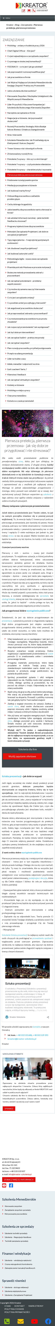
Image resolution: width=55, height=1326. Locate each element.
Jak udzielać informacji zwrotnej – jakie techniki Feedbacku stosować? (28, 219)
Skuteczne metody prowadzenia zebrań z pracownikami (25, 274)
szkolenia (47, 494)
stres (20, 461)
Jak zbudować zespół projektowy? (22, 248)
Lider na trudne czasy (16, 358)
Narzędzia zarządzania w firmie (21, 113)
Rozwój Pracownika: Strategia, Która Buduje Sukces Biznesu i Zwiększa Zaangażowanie (26, 128)
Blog (17, 25)
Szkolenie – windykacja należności (18, 1260)
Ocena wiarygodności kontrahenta (18, 1264)
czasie (50, 653)
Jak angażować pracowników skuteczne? (25, 308)
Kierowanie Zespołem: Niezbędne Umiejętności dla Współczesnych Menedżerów (29, 97)
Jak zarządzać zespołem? (18, 343)
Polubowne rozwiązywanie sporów (22, 180)
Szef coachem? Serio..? (17, 369)
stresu (11, 535)
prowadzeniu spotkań (42, 938)
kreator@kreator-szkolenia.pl (22, 1039)
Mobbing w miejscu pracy (18, 390)
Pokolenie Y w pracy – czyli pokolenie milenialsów (29, 164)
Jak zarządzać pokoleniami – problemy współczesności (24, 282)
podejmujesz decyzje (38, 878)
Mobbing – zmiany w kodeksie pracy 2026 (26, 45)
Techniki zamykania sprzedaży (16, 1241)
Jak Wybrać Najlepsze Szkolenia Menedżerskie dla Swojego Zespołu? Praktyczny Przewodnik (29, 84)
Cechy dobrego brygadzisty (19, 204)
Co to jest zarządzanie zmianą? (20, 297)
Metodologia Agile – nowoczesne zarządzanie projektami (27, 260)
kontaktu (36, 1026)
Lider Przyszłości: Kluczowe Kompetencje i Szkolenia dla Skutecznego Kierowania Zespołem (28, 106)
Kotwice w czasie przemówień (20, 401)
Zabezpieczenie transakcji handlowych (20, 1268)
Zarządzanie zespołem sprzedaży (18, 1210)
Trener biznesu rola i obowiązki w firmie (24, 148)
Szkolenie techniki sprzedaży (16, 1233)
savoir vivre (13, 706)
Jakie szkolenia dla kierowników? (21, 91)
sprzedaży (44, 596)
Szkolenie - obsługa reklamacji (16, 1287)
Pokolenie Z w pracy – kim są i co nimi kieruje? (27, 159)
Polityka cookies (14, 1309)
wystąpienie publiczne (37, 610)
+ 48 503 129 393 (40, 1035)
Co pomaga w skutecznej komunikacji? (24, 61)
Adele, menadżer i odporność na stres (23, 364)
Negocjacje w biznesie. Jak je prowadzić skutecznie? (24, 119)
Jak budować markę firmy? (19, 190)
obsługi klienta (8, 599)
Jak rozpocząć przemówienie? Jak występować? (28, 327)
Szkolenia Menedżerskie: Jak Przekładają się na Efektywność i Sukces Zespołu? (28, 141)
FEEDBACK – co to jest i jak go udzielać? (25, 66)
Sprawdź (9, 1109)
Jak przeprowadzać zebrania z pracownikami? (27, 313)
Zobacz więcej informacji (19, 1179)
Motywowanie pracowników (16, 1214)
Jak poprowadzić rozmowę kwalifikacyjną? (26, 72)
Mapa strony (36, 1306)
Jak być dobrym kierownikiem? (21, 332)
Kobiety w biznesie (15, 385)
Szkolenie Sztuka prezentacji (14, 935)
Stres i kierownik (14, 135)
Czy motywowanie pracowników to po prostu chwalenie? (27, 320)
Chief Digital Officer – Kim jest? (21, 51)
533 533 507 (42, 10)
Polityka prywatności (17, 1312)
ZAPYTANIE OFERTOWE (24, 10)
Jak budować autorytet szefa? (20, 253)
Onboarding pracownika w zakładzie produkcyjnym (23, 197)
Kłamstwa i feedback (16, 374)
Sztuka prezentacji (11, 776)
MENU (8, 18)
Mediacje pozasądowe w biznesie (22, 185)
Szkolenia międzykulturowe (15, 1291)
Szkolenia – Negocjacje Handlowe (18, 1237)
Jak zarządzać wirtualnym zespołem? (23, 380)
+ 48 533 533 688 (24, 1035)
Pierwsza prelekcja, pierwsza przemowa (24, 175)
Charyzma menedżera (16, 395)
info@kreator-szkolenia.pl (20, 1174)
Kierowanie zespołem (13, 1206)
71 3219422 (14, 1168)
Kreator (9, 25)
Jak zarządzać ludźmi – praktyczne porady (25, 337)
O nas (7, 1306)
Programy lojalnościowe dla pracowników (25, 226)
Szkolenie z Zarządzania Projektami (18, 1295)
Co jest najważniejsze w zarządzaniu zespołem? (28, 56)
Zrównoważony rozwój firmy (19, 153)
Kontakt (19, 1306)
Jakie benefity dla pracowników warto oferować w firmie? (29, 211)
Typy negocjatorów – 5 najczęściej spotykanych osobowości (28, 241)
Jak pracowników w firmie (18, 77)
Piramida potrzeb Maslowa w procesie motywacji (29, 267)
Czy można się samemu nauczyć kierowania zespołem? (26, 290)
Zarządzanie (26, 25)
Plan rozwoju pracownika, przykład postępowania (29, 348)
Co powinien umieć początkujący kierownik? (26, 303)
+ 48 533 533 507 (17, 1171)
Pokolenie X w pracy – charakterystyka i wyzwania (29, 169)
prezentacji (7, 621)
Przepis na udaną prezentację (20, 353)
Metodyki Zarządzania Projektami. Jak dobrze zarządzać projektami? (27, 233)
